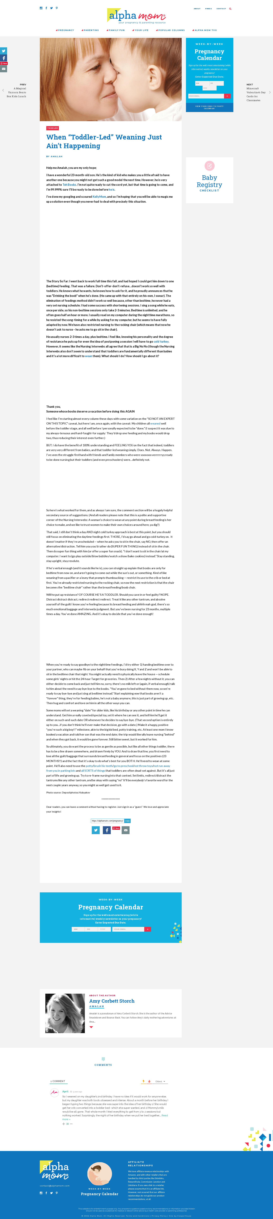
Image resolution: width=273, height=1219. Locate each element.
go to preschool (123, 766)
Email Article (3, 68)
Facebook (3, 58)
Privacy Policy (159, 1216)
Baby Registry (209, 181)
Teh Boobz (69, 184)
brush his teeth (103, 766)
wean (88, 356)
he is (112, 189)
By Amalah (54, 156)
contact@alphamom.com (55, 1185)
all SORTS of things (93, 770)
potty (89, 766)
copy (127, 821)
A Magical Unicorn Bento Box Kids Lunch (16, 92)
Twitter (3, 50)
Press (208, 8)
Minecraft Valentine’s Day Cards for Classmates (256, 94)
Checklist (209, 190)
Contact (221, 8)
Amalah (96, 1006)
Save (5, 63)
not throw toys (143, 766)
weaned (155, 423)
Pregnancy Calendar (99, 1194)
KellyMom (99, 196)
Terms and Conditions (137, 1216)
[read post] (210, 166)
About (197, 8)
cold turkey (161, 341)
